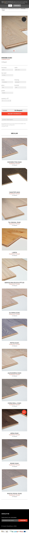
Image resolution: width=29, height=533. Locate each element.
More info (17, 5)
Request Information (14, 113)
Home (3, 8)
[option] (14, 34)
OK (10, 5)
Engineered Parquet (13, 8)
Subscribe (23, 520)
